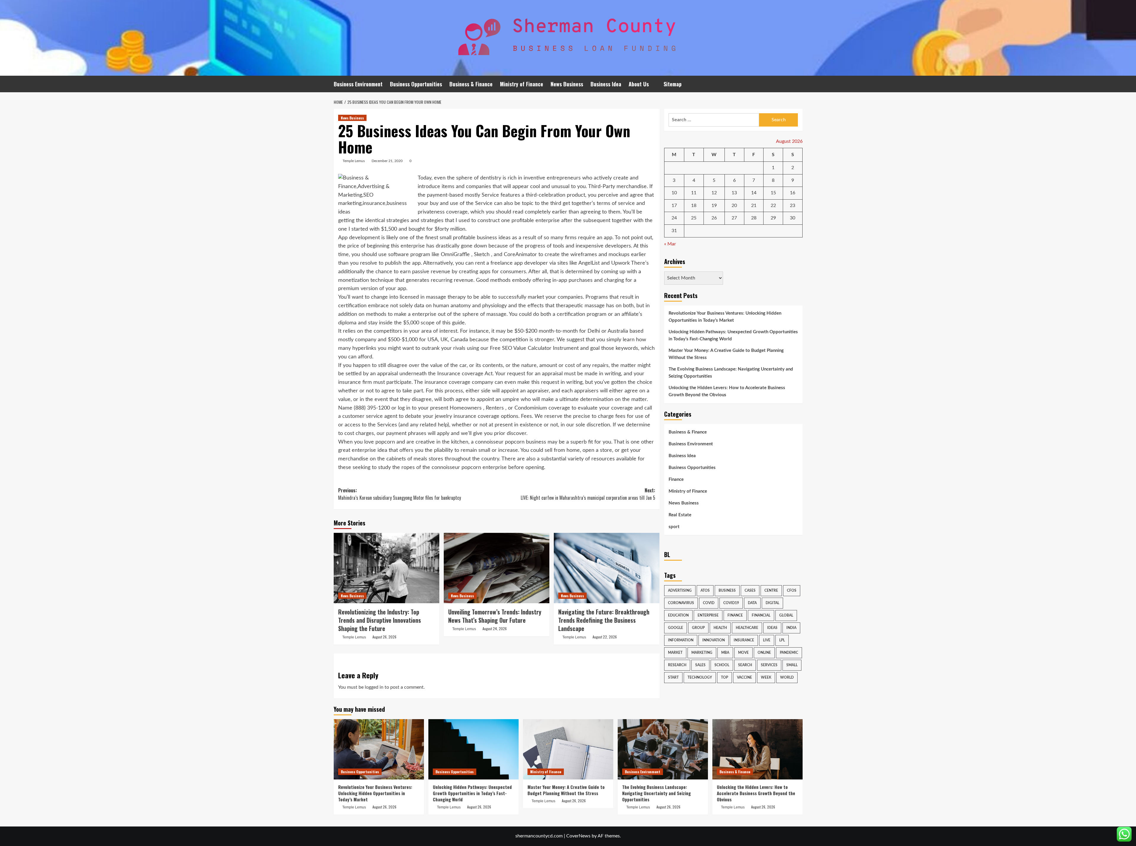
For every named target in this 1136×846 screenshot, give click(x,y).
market (675, 652)
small (792, 665)
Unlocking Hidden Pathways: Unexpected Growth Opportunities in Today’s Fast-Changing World (733, 335)
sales (700, 665)
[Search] (799, 84)
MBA (725, 652)
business (727, 590)
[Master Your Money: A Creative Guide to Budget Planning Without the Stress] (568, 749)
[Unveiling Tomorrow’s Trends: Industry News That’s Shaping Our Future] (496, 568)
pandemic (789, 652)
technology (700, 677)
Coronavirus (681, 603)
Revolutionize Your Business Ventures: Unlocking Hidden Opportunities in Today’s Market (725, 317)
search (745, 665)
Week (766, 677)
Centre (771, 590)
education (678, 615)
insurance (744, 640)
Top (724, 677)
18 (693, 205)
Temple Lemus (354, 161)
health (720, 628)
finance (735, 615)
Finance (676, 479)
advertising (680, 590)
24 (674, 218)
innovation (713, 640)
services (769, 665)
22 (773, 205)
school (721, 665)
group (698, 628)
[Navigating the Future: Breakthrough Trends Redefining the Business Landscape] (606, 568)
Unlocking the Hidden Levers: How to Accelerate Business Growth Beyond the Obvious (727, 391)
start (673, 677)
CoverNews (578, 836)
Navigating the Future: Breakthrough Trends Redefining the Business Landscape (603, 620)
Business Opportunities (416, 84)
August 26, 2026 (384, 636)
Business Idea (605, 84)
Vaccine (744, 677)
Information (680, 640)
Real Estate (680, 515)
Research (677, 665)
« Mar (670, 243)
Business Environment (358, 84)
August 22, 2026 (605, 636)
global (786, 615)
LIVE (766, 640)
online (764, 652)
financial (761, 615)
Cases (750, 590)
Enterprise (708, 615)
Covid (708, 603)
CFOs (791, 590)
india (791, 628)
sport (674, 527)
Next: (588, 494)
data (752, 603)
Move (743, 652)
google (675, 628)
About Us (639, 84)
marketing (701, 652)
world (787, 677)
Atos (705, 590)
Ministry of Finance (521, 84)
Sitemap (673, 84)
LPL (782, 640)
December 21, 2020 (387, 161)
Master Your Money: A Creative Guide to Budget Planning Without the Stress (726, 354)
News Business (567, 84)
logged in (374, 687)
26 (714, 218)
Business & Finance (471, 84)
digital (772, 603)
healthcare (747, 628)
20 (734, 205)
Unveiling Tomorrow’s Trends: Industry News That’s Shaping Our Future (494, 616)
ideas (772, 628)
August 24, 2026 (495, 628)
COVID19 (731, 603)
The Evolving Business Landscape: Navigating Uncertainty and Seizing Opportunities (731, 372)
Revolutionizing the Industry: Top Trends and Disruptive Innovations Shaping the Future (379, 620)
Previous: (399, 494)
